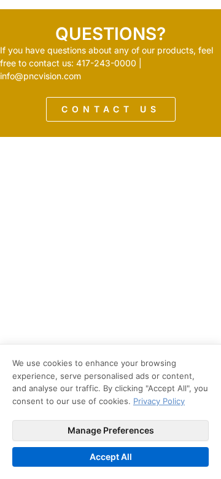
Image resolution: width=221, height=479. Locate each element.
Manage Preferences (111, 430)
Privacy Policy (159, 401)
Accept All (111, 456)
